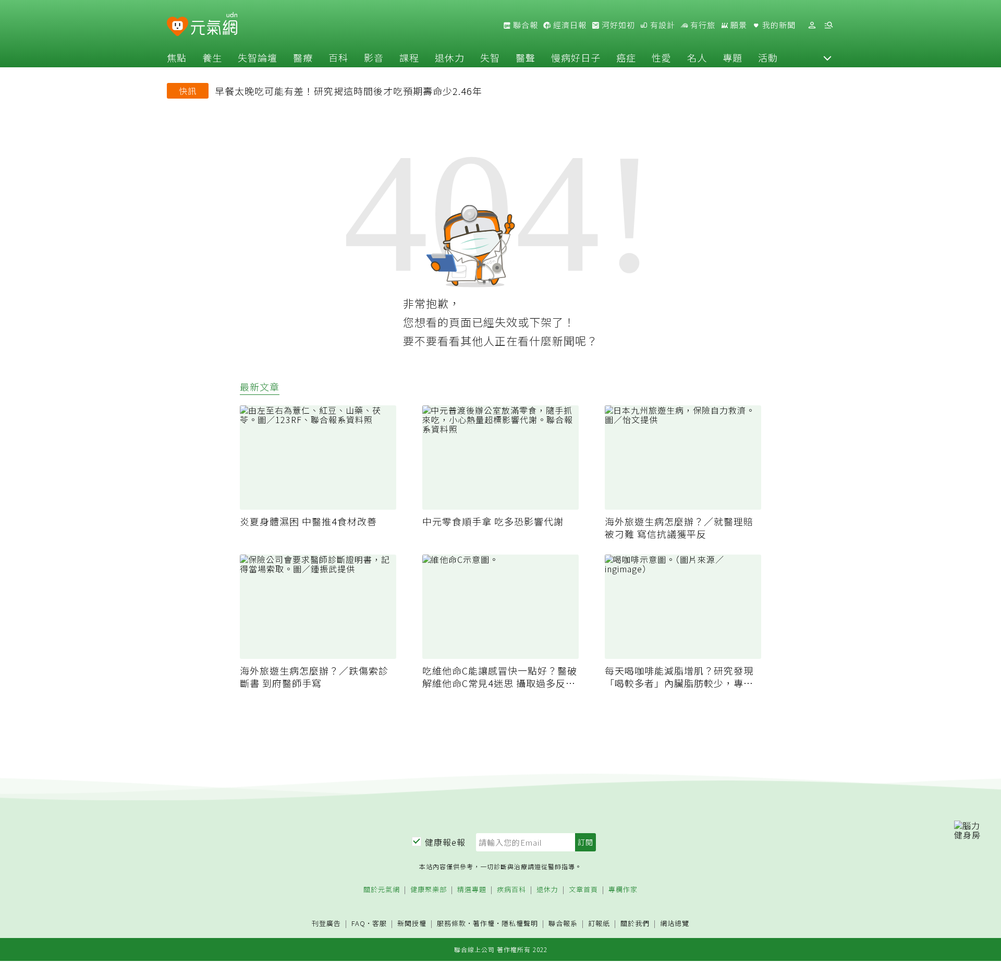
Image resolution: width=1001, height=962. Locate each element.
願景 (737, 25)
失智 (490, 57)
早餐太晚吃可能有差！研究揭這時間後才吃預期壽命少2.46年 (348, 91)
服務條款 (451, 923)
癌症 (626, 57)
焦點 (177, 57)
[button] (827, 57)
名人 (697, 57)
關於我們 (635, 924)
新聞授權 (411, 924)
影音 (374, 57)
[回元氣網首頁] (214, 25)
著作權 (484, 923)
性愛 (662, 57)
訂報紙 (599, 924)
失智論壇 (257, 57)
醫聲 (525, 57)
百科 (338, 57)
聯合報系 (563, 924)
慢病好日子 (576, 57)
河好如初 (617, 25)
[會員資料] (811, 25)
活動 (768, 57)
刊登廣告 (326, 924)
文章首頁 (583, 890)
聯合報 (524, 25)
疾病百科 (511, 890)
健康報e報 (445, 842)
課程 (409, 57)
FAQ (358, 923)
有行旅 (701, 25)
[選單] (828, 25)
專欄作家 (623, 890)
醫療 (303, 57)
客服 (379, 923)
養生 (212, 57)
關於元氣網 (381, 890)
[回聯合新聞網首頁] (177, 27)
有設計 (661, 25)
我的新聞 (778, 25)
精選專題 (471, 890)
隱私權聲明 (520, 923)
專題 (732, 57)
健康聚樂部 (428, 890)
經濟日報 (569, 25)
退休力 (450, 57)
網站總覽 (674, 924)
